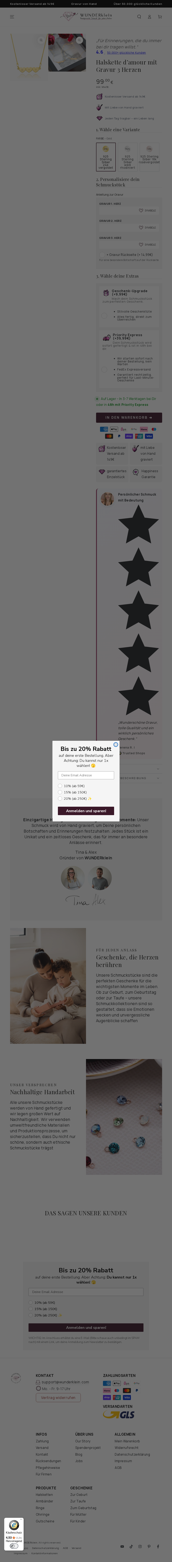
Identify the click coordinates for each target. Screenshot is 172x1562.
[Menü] (21, 1520)
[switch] (14, 1546)
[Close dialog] (116, 744)
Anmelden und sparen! (86, 810)
